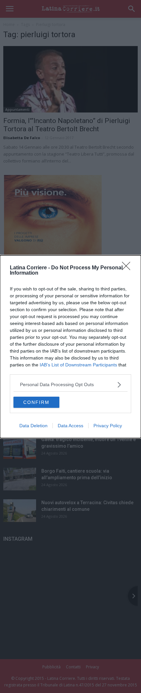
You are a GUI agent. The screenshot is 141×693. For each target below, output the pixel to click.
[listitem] (70, 384)
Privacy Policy (107, 425)
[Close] (128, 268)
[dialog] (70, 346)
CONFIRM (36, 402)
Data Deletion (33, 425)
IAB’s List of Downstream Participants (78, 364)
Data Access (70, 425)
